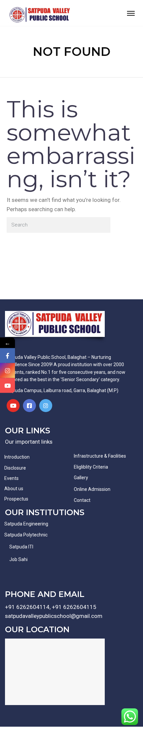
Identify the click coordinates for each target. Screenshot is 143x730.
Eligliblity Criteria (91, 467)
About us (13, 488)
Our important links (29, 441)
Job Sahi (18, 559)
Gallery (81, 477)
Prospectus (16, 499)
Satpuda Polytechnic (26, 534)
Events (11, 478)
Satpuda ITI (21, 546)
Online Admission (92, 489)
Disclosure (15, 468)
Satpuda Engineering (26, 523)
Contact (82, 500)
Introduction (17, 457)
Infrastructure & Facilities (100, 456)
